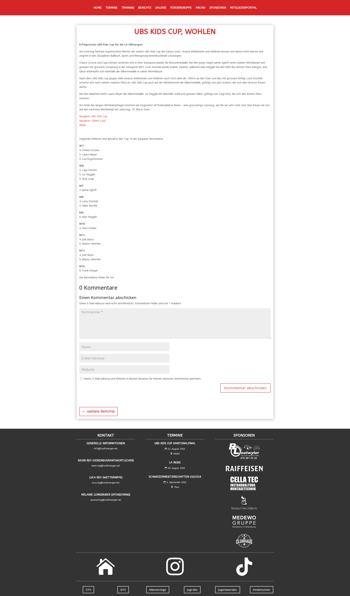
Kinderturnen (261, 589)
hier (112, 277)
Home (98, 7)
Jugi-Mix (192, 589)
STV (88, 589)
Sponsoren (217, 7)
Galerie (160, 7)
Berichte (144, 7)
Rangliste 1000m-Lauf (92, 120)
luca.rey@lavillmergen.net (106, 482)
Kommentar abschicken (245, 387)
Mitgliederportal (243, 7)
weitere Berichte (101, 411)
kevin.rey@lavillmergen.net (106, 465)
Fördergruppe (181, 7)
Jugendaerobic (227, 589)
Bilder (82, 125)
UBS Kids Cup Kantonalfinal (175, 443)
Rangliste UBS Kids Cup (93, 116)
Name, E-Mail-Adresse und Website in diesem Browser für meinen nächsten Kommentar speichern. (142, 378)
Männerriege (157, 589)
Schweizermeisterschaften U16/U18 (175, 476)
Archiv (200, 7)
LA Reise (175, 462)
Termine (111, 7)
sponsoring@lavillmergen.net (105, 500)
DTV (123, 589)
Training (127, 7)
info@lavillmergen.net (106, 448)
